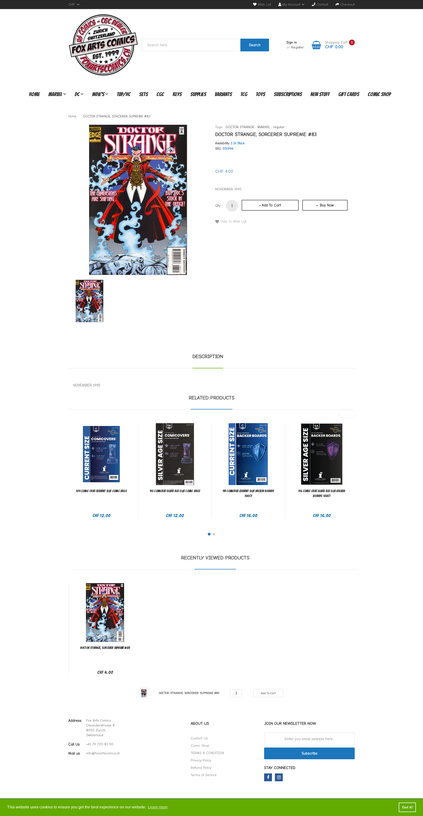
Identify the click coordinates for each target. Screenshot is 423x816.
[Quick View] (120, 457)
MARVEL (263, 127)
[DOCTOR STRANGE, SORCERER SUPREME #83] (89, 301)
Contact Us (199, 738)
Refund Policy (201, 768)
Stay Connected (279, 768)
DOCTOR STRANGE (240, 127)
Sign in (291, 42)
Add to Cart (271, 205)
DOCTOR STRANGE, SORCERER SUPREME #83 (105, 647)
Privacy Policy (201, 760)
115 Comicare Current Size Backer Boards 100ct (248, 493)
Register (297, 47)
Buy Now (326, 205)
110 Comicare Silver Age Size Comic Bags (175, 491)
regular (278, 127)
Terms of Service (204, 775)
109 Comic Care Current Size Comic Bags (101, 491)
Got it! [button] (407, 807)
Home (72, 116)
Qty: (218, 206)
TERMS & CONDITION (207, 753)
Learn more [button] (158, 807)
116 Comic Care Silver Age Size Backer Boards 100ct (321, 493)
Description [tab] (207, 356)
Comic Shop (200, 746)
